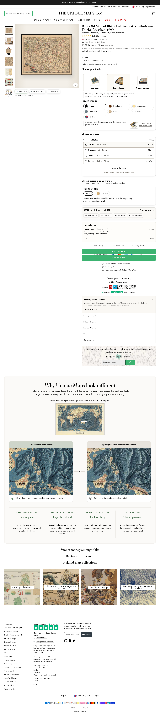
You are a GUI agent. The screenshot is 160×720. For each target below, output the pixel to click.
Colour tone (90, 189)
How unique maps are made (93, 334)
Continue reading (90, 309)
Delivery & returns (89, 322)
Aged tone (104, 193)
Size (118, 140)
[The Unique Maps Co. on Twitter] (74, 640)
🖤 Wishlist (126, 6)
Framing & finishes (90, 328)
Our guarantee (88, 340)
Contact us (8, 624)
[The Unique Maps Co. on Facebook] (70, 640)
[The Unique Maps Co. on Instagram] (65, 640)
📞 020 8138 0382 (96, 6)
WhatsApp (132, 270)
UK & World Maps (64, 20)
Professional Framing (11, 631)
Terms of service (9, 689)
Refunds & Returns (10, 645)
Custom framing (9, 660)
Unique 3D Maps (10, 638)
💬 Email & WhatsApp (112, 6)
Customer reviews (10, 671)
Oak (115, 111)
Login (35, 684)
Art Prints (84, 20)
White (139, 111)
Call (123, 270)
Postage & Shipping (11, 642)
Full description (103, 51)
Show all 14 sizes (119, 168)
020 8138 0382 (41, 637)
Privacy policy (9, 685)
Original (88, 193)
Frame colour (90, 101)
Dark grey (93, 111)
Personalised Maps (115, 20)
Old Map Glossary (10, 678)
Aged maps (8, 656)
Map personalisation (11, 653)
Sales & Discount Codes (12, 667)
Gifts (97, 20)
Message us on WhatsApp (45, 641)
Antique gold (141, 106)
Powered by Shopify (80, 711)
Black (92, 106)
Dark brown (117, 106)
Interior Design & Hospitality (13, 635)
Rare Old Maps (42, 20)
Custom (92, 117)
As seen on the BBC (11, 681)
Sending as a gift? (90, 316)
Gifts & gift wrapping (11, 674)
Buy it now (118, 258)
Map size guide (9, 649)
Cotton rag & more (10, 664)
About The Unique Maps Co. (14, 627)
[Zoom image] (75, 85)
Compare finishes (121, 96)
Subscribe (86, 635)
